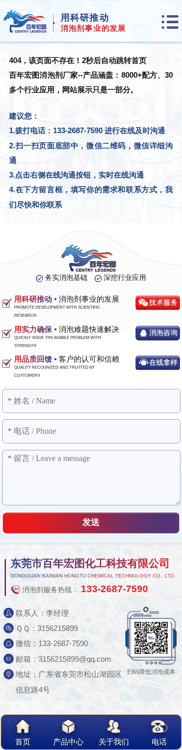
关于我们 (114, 742)
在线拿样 (163, 362)
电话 (159, 742)
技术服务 (163, 302)
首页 (22, 742)
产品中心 (68, 742)
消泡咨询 (163, 332)
